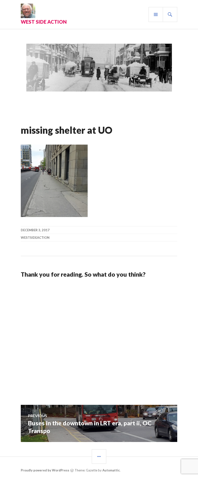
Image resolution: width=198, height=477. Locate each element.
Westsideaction (35, 237)
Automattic (111, 470)
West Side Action (44, 22)
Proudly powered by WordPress (45, 470)
